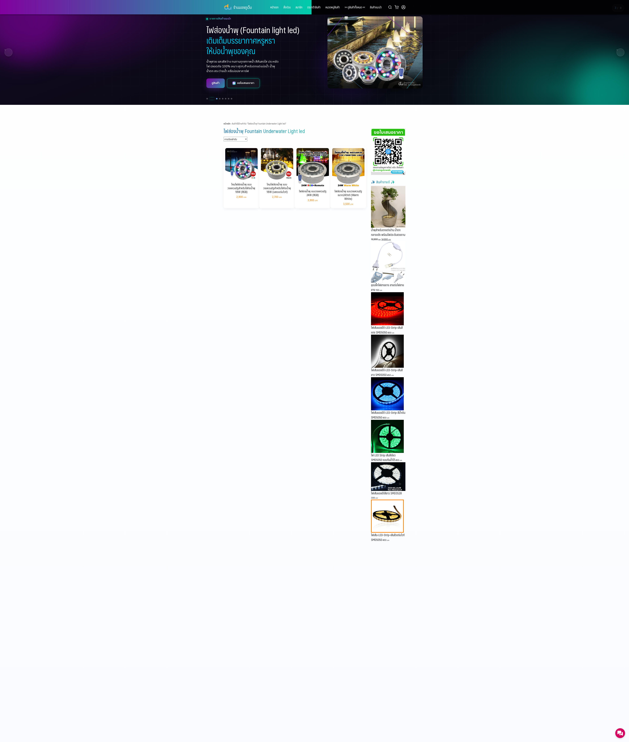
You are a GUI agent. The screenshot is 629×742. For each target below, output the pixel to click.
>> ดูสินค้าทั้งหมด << (355, 7)
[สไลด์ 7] (228, 98)
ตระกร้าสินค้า (314, 7)
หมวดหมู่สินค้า (332, 7)
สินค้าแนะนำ (376, 7)
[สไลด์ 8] (231, 98)
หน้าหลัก (227, 123)
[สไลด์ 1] (207, 98)
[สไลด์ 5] (222, 98)
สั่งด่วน (287, 7)
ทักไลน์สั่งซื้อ (244, 88)
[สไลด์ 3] (213, 98)
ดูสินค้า (215, 88)
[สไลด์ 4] (217, 98)
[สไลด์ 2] (210, 98)
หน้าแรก (274, 7)
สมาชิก (298, 7)
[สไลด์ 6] (225, 98)
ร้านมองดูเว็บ (242, 7)
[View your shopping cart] (397, 7)
